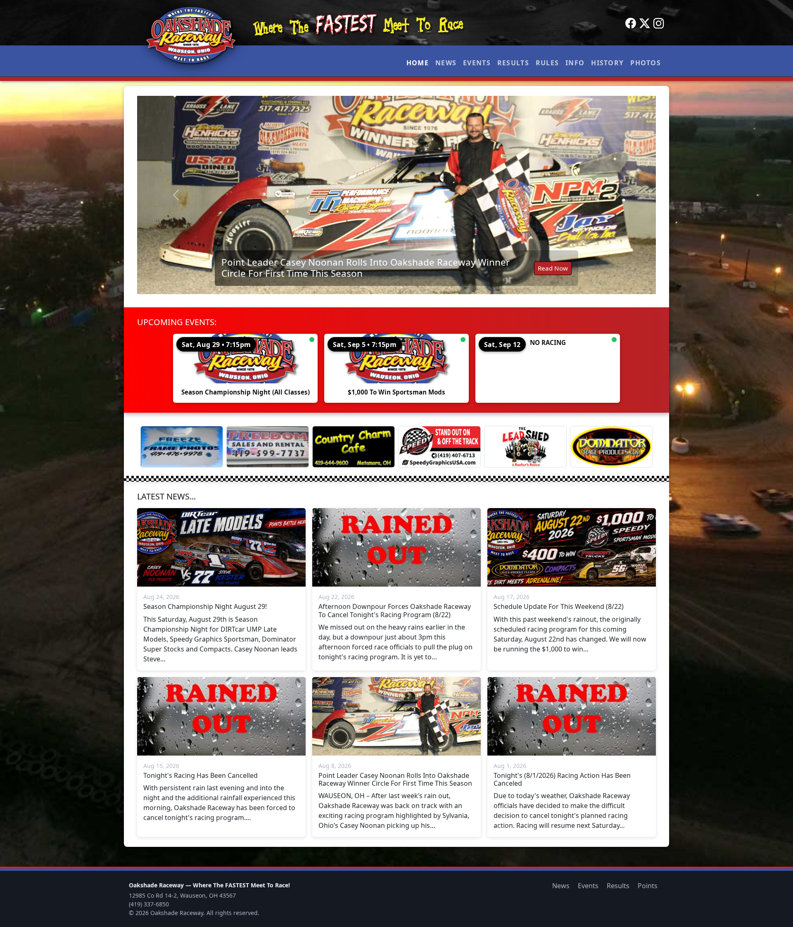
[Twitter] (644, 23)
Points (648, 885)
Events (477, 62)
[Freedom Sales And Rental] (267, 447)
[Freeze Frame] (181, 447)
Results (513, 62)
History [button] (607, 62)
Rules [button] (547, 62)
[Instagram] (658, 23)
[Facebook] (630, 23)
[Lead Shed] (525, 447)
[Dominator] (611, 447)
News (445, 62)
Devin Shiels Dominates (436, 272)
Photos (645, 62)
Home (417, 62)
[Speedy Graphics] (439, 447)
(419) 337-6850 (149, 904)
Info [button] (574, 62)
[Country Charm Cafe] (353, 447)
